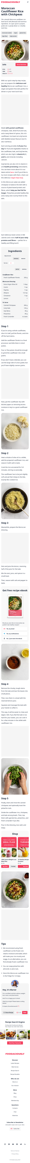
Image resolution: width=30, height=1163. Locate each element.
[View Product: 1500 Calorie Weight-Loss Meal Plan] (9, 848)
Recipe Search (15, 1070)
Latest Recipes (15, 1063)
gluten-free (23, 33)
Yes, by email (10, 629)
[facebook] (17, 1144)
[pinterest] (9, 1144)
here (12, 172)
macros (23, 258)
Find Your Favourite (15, 1043)
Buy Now (5, 866)
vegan (15, 33)
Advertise (15, 1115)
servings (16, 258)
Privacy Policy (15, 1154)
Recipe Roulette (15, 1074)
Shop (15, 1097)
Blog (15, 1093)
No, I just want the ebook (14, 638)
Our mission (15, 1085)
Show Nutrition (21, 64)
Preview (13, 866)
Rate (24, 1012)
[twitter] (21, 1144)
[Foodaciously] (10, 2)
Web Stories (15, 1067)
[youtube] (13, 1144)
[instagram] (5, 1144)
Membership (15, 1100)
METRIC (17, 269)
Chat (15, 1112)
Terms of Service (15, 1151)
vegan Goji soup (17, 178)
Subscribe (16, 1128)
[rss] (25, 1144)
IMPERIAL (24, 269)
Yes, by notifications (12, 634)
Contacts (15, 1108)
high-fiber (4, 36)
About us (15, 1082)
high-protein (13, 36)
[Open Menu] (28, 2)
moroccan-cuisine (7, 33)
